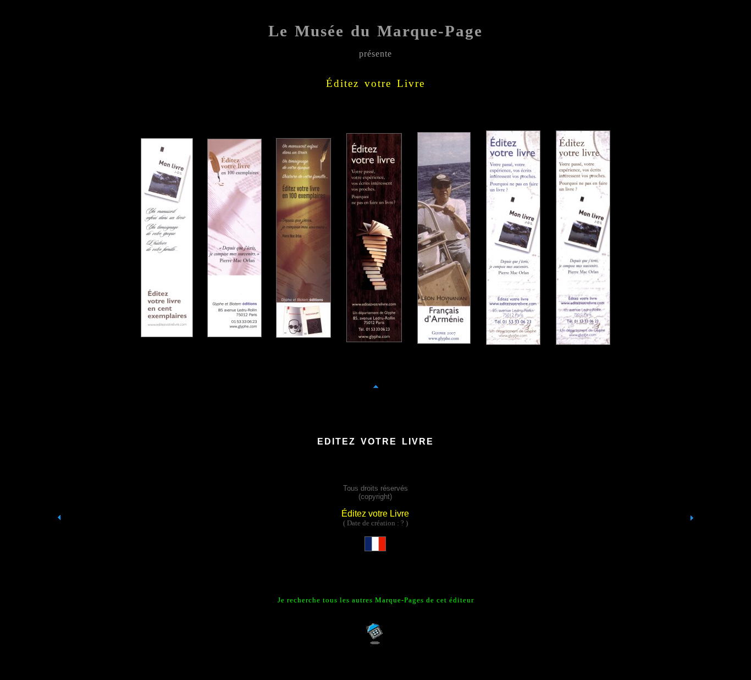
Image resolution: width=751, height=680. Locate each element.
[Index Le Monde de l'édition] (59, 537)
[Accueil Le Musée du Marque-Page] (375, 642)
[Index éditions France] (375, 546)
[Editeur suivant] (691, 538)
